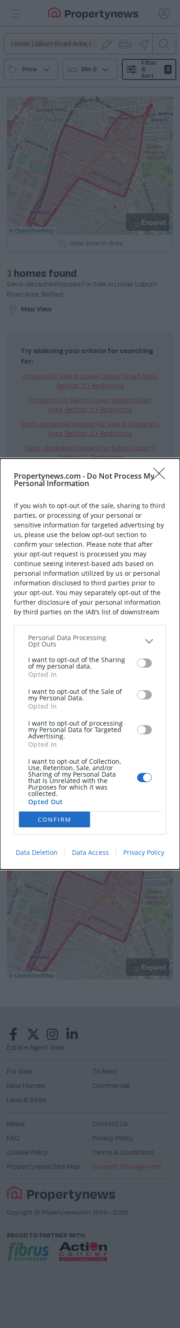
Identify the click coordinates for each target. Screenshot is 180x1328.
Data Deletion (37, 852)
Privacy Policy (143, 852)
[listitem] (90, 641)
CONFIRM (55, 819)
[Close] (162, 476)
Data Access (90, 852)
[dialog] (90, 664)
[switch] (144, 663)
